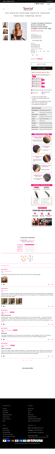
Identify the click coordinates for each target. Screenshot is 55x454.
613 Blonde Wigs (6, 432)
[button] (34, 31)
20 (33, 51)
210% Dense (35, 46)
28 (48, 51)
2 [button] (25, 360)
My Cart (30, 410)
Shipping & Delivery (7, 414)
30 (33, 55)
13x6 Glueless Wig (37, 40)
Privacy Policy (6, 416)
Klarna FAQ (30, 414)
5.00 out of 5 (31, 240)
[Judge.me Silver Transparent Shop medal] (30, 258)
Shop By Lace (14, 13)
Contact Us (5, 410)
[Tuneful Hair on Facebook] (31, 440)
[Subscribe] (47, 436)
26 (44, 51)
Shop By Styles (45, 13)
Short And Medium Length (9, 436)
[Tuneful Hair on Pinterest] (39, 440)
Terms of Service (7, 418)
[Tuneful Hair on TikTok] (42, 440)
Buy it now (42, 68)
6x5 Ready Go (36, 36)
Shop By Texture (19, 16)
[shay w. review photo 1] (4, 301)
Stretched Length (37, 48)
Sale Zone (38, 16)
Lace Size (34, 34)
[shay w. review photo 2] (11, 301)
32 (36, 55)
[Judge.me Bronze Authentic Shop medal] (23, 258)
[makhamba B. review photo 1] (4, 279)
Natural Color (6, 438)
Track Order (5, 412)
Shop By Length (24, 13)
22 (36, 51)
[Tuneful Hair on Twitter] (36, 440)
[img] (4, 269)
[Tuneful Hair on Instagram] (29, 440)
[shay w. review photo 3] (19, 301)
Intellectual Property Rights (34, 418)
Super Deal (5, 428)
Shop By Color (34, 13)
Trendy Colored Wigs (8, 434)
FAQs (29, 412)
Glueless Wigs (29, 16)
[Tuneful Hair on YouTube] (34, 440)
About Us (5, 408)
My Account (31, 408)
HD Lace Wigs (6, 430)
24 (40, 51)
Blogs (4, 420)
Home (7, 13)
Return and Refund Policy (34, 420)
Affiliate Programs (32, 416)
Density (33, 43)
